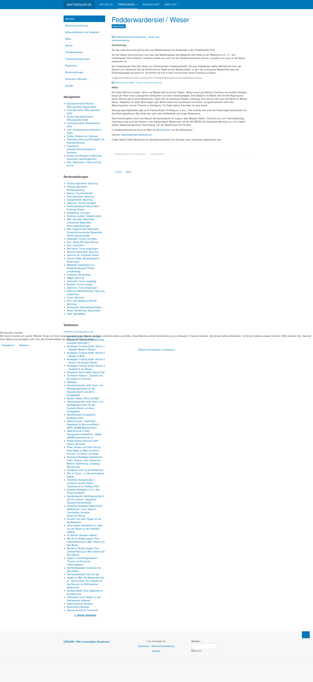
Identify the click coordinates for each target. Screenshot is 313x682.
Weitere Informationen (149, 349)
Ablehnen (24, 345)
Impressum (169, 349)
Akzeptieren (8, 345)
